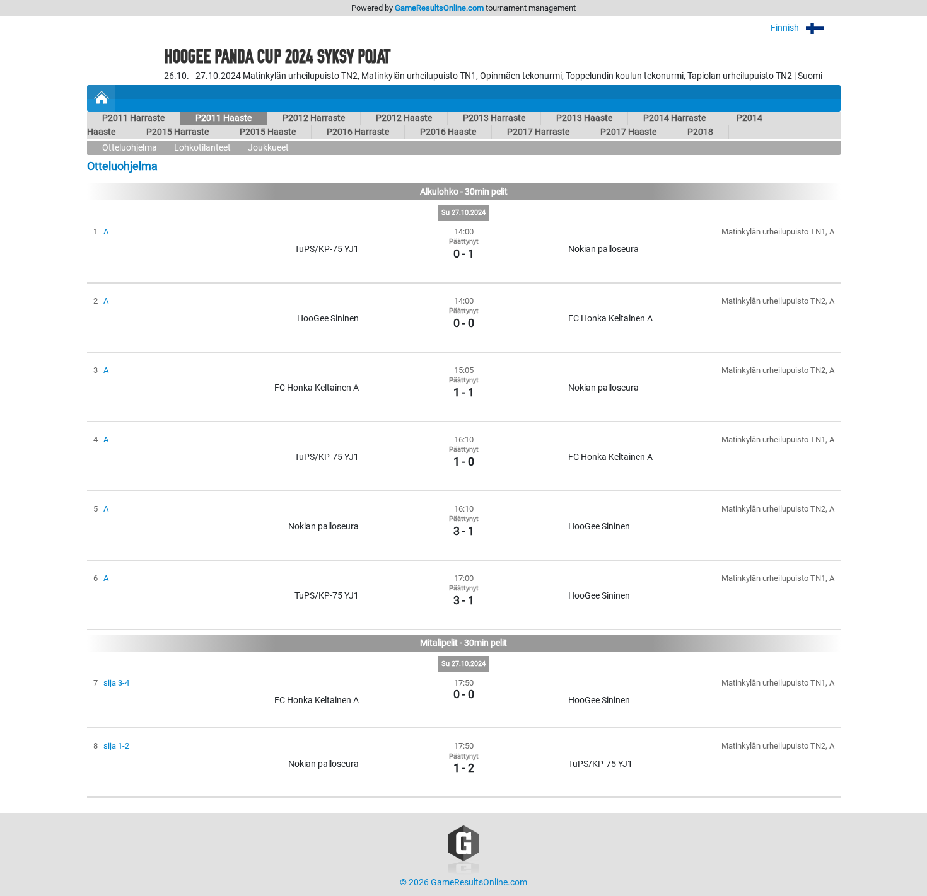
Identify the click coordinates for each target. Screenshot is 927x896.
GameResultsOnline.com (439, 8)
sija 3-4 (116, 682)
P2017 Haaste (628, 132)
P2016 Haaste (448, 132)
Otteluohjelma (129, 147)
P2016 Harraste (358, 132)
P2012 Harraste (314, 118)
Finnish (786, 28)
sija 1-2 (116, 745)
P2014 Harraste (674, 118)
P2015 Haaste (268, 132)
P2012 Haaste (404, 118)
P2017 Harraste (538, 132)
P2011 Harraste (133, 118)
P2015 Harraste (177, 132)
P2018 (700, 132)
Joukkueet (268, 147)
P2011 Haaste (223, 118)
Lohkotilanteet (202, 147)
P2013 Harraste (494, 118)
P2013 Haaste (584, 118)
